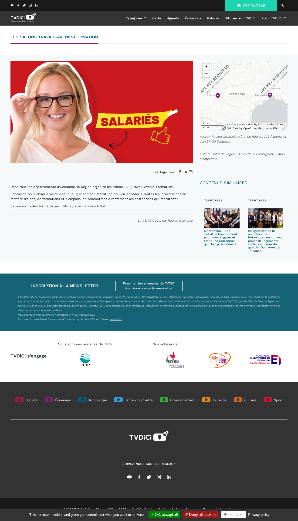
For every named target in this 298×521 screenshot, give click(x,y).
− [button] (206, 74)
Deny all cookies (202, 515)
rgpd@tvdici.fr (87, 314)
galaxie (213, 18)
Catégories (134, 18)
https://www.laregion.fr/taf (83, 206)
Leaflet (231, 124)
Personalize (234, 515)
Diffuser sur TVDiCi (240, 18)
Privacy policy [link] (259, 515)
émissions (193, 18)
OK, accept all (166, 515)
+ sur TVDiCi (272, 18)
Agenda (173, 18)
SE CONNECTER (251, 5)
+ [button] (206, 67)
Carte (156, 18)
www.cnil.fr (116, 319)
